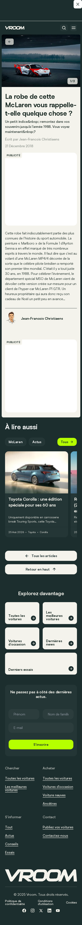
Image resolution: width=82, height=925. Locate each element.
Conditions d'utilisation (45, 902)
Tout (8, 827)
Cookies (71, 902)
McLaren (16, 442)
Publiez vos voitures (58, 827)
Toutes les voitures (19, 778)
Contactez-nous (55, 836)
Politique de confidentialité (15, 902)
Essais (10, 852)
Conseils (11, 844)
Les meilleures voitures (16, 788)
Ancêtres (50, 803)
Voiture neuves (54, 795)
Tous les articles (44, 556)
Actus (36, 442)
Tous (64, 442)
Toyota (32, 532)
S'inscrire (40, 744)
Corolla (44, 532)
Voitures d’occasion (58, 787)
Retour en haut (38, 569)
